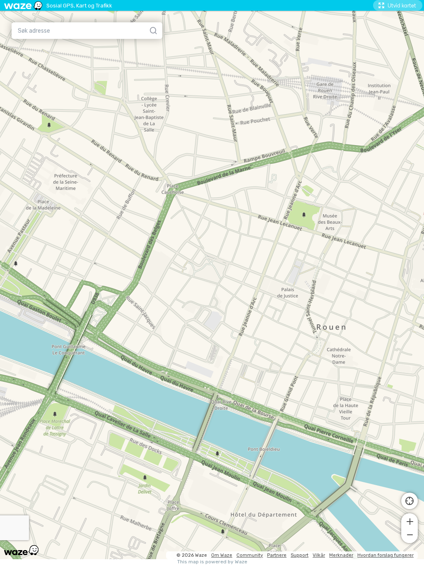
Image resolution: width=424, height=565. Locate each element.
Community (249, 555)
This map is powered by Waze (212, 562)
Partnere (277, 555)
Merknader (341, 555)
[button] (409, 520)
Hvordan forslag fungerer (385, 555)
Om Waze (221, 555)
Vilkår (319, 555)
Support (299, 555)
